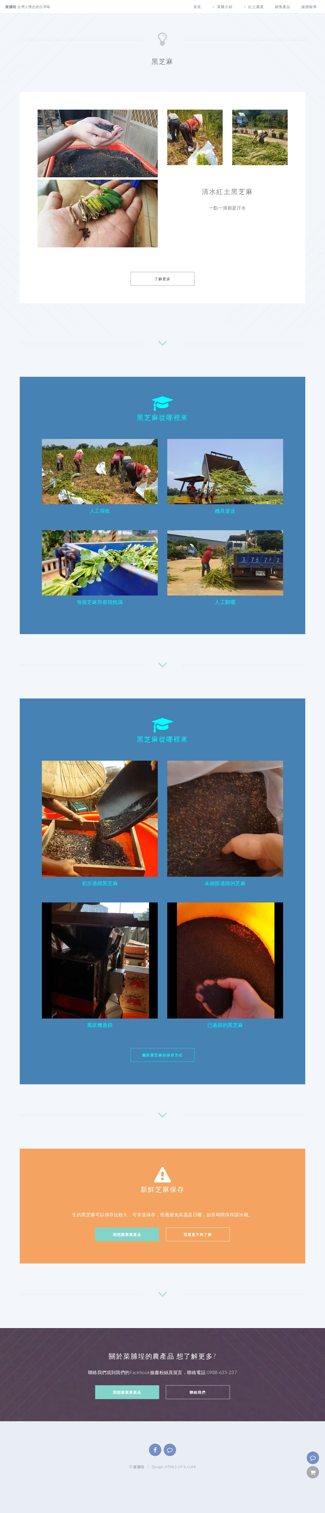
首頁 (197, 7)
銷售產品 (282, 7)
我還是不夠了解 (198, 1234)
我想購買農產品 (127, 1234)
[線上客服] (313, 1458)
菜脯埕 (27, 7)
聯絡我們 (198, 1392)
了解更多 (162, 279)
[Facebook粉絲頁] (155, 1450)
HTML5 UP (173, 1467)
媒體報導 (309, 7)
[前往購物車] (313, 1472)
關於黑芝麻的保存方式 (162, 1055)
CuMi (191, 1467)
